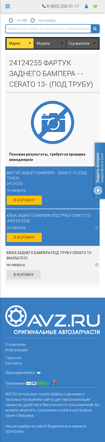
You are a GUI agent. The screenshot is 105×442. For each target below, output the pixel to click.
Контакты (13, 363)
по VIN (22, 20)
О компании (15, 344)
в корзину (24, 200)
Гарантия (13, 358)
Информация (16, 350)
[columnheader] (52, 157)
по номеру (47, 20)
